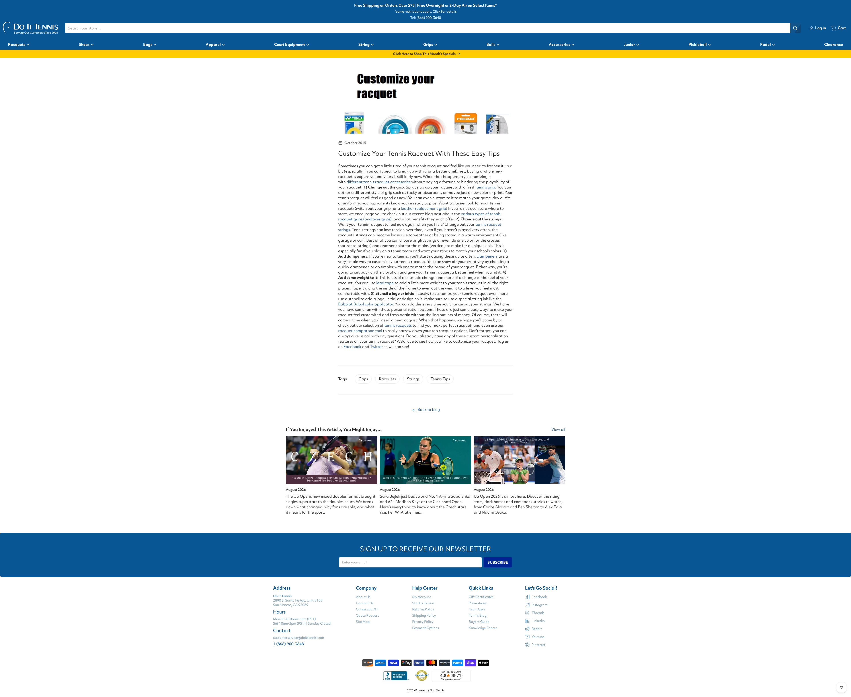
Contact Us (364, 603)
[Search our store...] (795, 28)
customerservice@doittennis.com (298, 637)
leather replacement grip (423, 208)
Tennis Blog (477, 615)
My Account (421, 597)
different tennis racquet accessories (378, 181)
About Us (363, 597)
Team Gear (477, 609)
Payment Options (425, 628)
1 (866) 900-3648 (288, 643)
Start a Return (423, 603)
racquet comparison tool (360, 330)
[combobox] (432, 28)
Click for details (445, 11)
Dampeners (487, 256)
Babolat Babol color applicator (365, 304)
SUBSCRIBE (498, 562)
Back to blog (428, 409)
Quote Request (367, 615)
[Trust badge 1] (396, 675)
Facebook (352, 346)
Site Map (363, 621)
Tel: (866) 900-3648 (425, 18)
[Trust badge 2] (421, 675)
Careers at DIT (367, 609)
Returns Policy (423, 609)
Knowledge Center (483, 628)
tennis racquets (398, 325)
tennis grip (485, 187)
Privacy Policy (422, 621)
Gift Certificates (481, 597)
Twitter (376, 346)
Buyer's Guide (479, 621)
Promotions (477, 603)
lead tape (385, 282)
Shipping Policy (424, 615)
